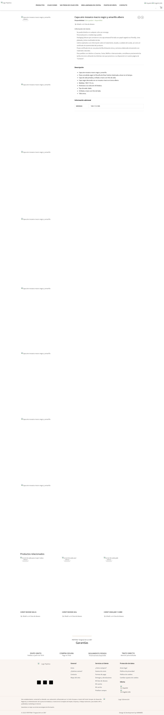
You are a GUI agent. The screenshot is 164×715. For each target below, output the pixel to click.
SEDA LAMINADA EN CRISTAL (91, 5)
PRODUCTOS (40, 5)
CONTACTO (123, 5)
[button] (84, 24)
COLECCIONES (52, 5)
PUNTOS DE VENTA (110, 5)
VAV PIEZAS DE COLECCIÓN (69, 5)
